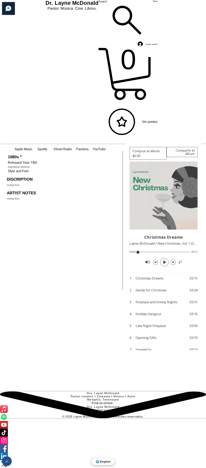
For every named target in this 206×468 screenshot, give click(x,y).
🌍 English (103, 461)
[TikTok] (103, 433)
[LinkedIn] (103, 456)
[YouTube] (103, 425)
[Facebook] (103, 448)
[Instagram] (103, 440)
